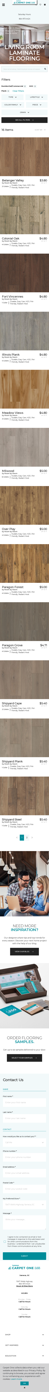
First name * (8, 1096)
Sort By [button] (38, 130)
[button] (36, 4)
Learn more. (16, 1379)
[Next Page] (32, 838)
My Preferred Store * (11, 1198)
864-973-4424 (24, 19)
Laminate (30, 28)
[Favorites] (40, 4)
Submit (24, 1256)
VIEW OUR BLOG (22, 951)
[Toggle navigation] (3, 4)
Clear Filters (18, 91)
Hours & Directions (24, 1286)
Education (10, 1356)
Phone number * (10, 1151)
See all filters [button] (22, 120)
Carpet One (6, 28)
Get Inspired (11, 1345)
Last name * (8, 1112)
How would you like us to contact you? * (19, 1136)
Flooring (18, 28)
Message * (7, 1213)
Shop (7, 1335)
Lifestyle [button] (35, 97)
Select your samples (22, 1058)
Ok (24, 1383)
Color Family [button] (11, 105)
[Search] (45, 69)
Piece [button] (35, 105)
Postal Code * (8, 1183)
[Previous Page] (17, 838)
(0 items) (45, 4)
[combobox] (22, 69)
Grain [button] (23, 112)
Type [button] (10, 97)
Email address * (9, 1167)
